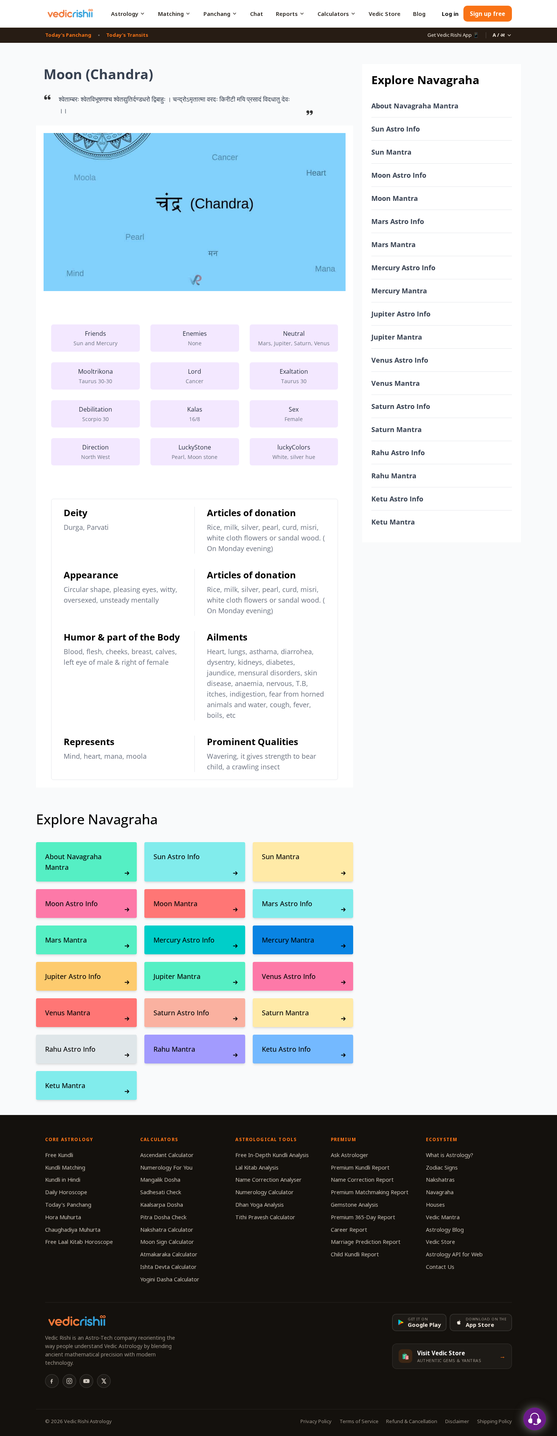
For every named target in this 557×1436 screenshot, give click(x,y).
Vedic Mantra (443, 1217)
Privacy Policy (316, 1421)
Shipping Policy (494, 1421)
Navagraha (440, 1192)
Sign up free (487, 13)
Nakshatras (440, 1179)
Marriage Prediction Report (366, 1241)
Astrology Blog (445, 1229)
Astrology (124, 13)
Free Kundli (59, 1155)
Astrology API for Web (454, 1254)
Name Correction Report (362, 1179)
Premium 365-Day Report (363, 1217)
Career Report (349, 1229)
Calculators (333, 13)
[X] (104, 1381)
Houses (435, 1204)
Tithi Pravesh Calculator (265, 1217)
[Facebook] (52, 1381)
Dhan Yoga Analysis (259, 1204)
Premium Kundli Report (360, 1167)
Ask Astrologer (349, 1155)
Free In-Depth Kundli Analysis (272, 1155)
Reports (287, 13)
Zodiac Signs (442, 1167)
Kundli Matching (65, 1167)
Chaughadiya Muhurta (72, 1229)
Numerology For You (166, 1167)
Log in (450, 13)
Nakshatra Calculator (166, 1229)
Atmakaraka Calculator (168, 1254)
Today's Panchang (68, 34)
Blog (419, 13)
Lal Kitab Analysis (256, 1167)
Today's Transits (127, 34)
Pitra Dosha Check (163, 1217)
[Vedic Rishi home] (70, 13)
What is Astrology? (449, 1155)
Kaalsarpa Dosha (161, 1204)
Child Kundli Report (355, 1254)
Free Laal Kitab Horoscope (79, 1241)
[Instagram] (69, 1381)
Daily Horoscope (66, 1192)
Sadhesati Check (160, 1192)
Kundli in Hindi (62, 1179)
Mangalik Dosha (160, 1179)
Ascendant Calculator (167, 1155)
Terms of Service (359, 1421)
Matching (171, 13)
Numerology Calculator (264, 1192)
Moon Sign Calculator (167, 1241)
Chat (256, 13)
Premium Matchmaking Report (369, 1192)
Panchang (216, 13)
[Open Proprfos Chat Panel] (534, 1419)
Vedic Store (385, 13)
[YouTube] (86, 1381)
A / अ (499, 34)
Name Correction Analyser (268, 1179)
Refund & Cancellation (411, 1421)
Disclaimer (457, 1421)
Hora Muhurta (63, 1217)
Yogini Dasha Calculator (169, 1279)
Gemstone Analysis (354, 1204)
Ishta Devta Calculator (168, 1266)
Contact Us (440, 1266)
